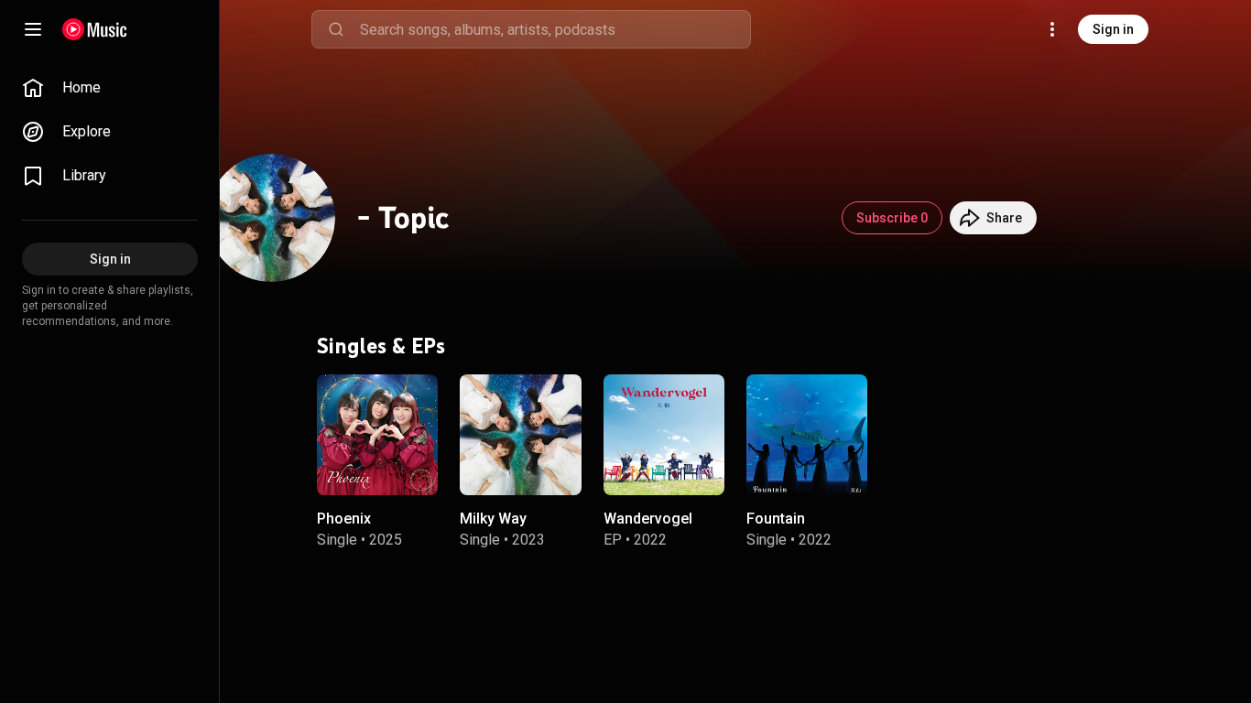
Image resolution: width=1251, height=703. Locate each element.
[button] (408, 466)
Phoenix (344, 518)
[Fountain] (806, 434)
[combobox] (555, 29)
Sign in (1113, 29)
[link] (109, 88)
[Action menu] (417, 398)
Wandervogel (648, 518)
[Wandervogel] (664, 434)
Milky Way (493, 518)
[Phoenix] (377, 434)
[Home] (94, 29)
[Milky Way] (520, 434)
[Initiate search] (336, 29)
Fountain (775, 518)
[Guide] (33, 29)
